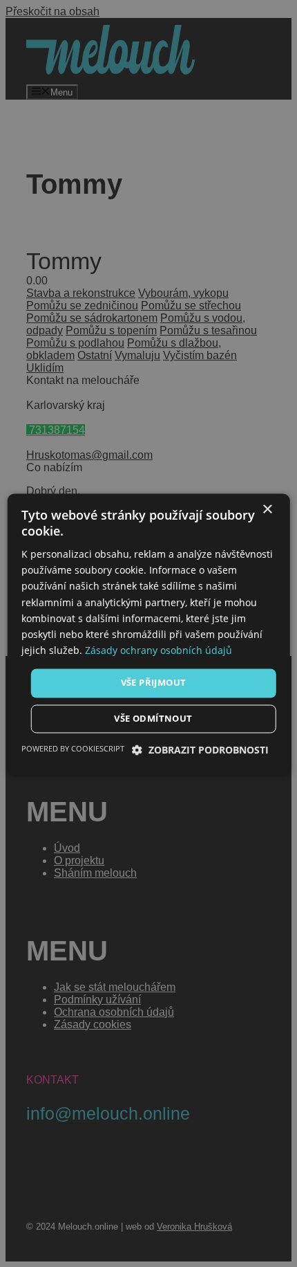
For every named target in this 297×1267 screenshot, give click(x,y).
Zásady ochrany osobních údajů (158, 650)
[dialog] (149, 633)
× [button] (267, 509)
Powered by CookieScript (72, 748)
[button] (200, 749)
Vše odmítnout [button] (153, 718)
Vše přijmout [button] (153, 682)
